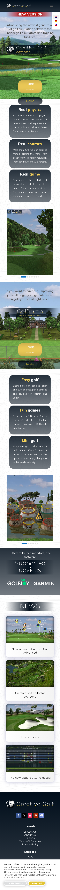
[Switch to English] (56, 17)
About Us (30, 835)
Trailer (30, 364)
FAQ (30, 857)
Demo (30, 101)
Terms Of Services (30, 841)
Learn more (30, 86)
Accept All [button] (36, 883)
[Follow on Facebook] (18, 815)
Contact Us (30, 831)
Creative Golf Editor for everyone (30, 694)
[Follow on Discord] (41, 815)
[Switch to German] (56, 21)
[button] (21, 244)
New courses (30, 737)
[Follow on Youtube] (35, 815)
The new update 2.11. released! (30, 777)
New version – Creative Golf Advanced (30, 650)
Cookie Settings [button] (15, 883)
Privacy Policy (30, 844)
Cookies (30, 838)
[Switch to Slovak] (56, 24)
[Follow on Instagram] (30, 815)
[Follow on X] (24, 815)
